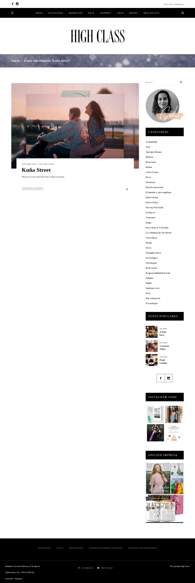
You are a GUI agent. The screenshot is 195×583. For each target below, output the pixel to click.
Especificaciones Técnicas (106, 548)
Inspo (148, 222)
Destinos (150, 182)
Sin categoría (153, 298)
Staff (60, 548)
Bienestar (151, 162)
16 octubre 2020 (29, 164)
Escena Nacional (154, 207)
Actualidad (151, 141)
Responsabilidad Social (158, 273)
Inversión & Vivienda (157, 227)
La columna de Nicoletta (159, 232)
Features (150, 212)
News (148, 247)
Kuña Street (36, 170)
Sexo (148, 293)
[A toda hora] (152, 332)
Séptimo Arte (153, 288)
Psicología (151, 263)
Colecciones (152, 172)
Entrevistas (152, 197)
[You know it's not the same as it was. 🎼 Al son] (155, 432)
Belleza (149, 157)
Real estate (151, 268)
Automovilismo (154, 152)
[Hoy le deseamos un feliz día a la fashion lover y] (173, 432)
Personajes (151, 257)
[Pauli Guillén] (152, 360)
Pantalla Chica (153, 252)
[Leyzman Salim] (152, 346)
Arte (148, 146)
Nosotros (44, 548)
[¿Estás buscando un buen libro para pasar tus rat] (155, 414)
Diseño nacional (154, 187)
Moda (149, 242)
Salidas (149, 278)
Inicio (15, 60)
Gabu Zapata (48, 164)
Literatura (151, 237)
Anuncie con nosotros (142, 548)
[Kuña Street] (75, 126)
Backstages (76, 548)
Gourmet (150, 217)
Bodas (149, 167)
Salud (148, 283)
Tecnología (151, 303)
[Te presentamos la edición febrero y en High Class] (173, 414)
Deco (148, 177)
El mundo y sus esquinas (158, 192)
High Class (185, 566)
